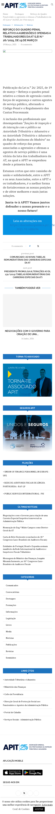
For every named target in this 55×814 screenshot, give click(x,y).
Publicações (11, 644)
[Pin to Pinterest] (41, 246)
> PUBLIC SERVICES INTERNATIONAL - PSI (23, 493)
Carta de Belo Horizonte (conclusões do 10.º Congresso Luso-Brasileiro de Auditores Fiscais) (25, 538)
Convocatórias (12, 592)
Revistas (10, 651)
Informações (12, 611)
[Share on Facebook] (35, 246)
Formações (11, 605)
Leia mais (47, 804)
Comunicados (12, 585)
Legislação (11, 618)
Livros (9, 624)
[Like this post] (32, 246)
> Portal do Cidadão (12, 712)
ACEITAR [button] (39, 809)
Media (8, 631)
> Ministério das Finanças (14, 686)
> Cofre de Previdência (13, 694)
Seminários (11, 657)
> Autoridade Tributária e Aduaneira (19, 679)
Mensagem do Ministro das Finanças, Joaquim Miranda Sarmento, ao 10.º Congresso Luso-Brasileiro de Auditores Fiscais (24, 561)
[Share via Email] (44, 246)
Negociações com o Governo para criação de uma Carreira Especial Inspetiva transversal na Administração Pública (25, 518)
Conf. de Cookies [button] (21, 809)
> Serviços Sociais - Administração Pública (22, 719)
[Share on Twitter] (38, 246)
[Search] (52, 4)
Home (5, 14)
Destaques (19, 14)
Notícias (10, 638)
